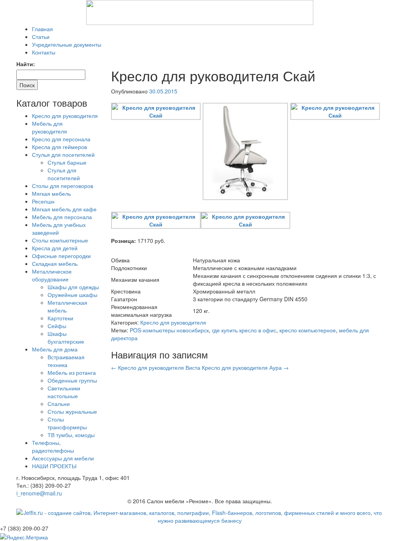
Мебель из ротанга (72, 372)
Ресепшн (43, 201)
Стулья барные (67, 162)
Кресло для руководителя (173, 322)
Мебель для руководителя (49, 127)
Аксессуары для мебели (63, 458)
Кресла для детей (55, 248)
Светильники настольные (64, 392)
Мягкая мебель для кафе (64, 209)
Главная (42, 29)
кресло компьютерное (307, 330)
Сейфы (57, 326)
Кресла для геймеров (59, 147)
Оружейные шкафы (72, 295)
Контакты (43, 52)
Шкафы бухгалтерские (66, 337)
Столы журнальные (72, 411)
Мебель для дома (55, 349)
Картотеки (60, 318)
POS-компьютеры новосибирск (169, 330)
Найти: (25, 64)
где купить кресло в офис (244, 330)
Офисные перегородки (61, 256)
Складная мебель (55, 263)
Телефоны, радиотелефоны (53, 446)
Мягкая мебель (51, 193)
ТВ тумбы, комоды (71, 435)
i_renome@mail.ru (39, 493)
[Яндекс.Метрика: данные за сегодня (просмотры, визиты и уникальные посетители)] (24, 537)
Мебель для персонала (62, 217)
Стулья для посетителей (63, 154)
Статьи (40, 36)
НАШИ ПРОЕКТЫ (54, 466)
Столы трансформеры (67, 423)
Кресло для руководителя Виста (155, 367)
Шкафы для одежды (73, 287)
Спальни (59, 404)
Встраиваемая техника (66, 361)
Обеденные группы (72, 380)
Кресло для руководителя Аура (245, 367)
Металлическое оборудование (52, 275)
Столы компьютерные (60, 240)
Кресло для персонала (61, 139)
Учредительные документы (66, 44)
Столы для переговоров (62, 186)
